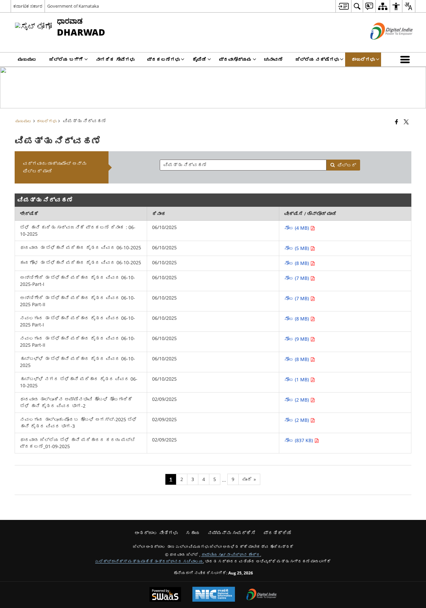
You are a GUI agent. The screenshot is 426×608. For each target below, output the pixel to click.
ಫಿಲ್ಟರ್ (346, 165)
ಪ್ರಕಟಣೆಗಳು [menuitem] (163, 59)
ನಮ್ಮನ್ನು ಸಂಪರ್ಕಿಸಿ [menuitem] (232, 533)
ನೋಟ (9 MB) (297, 339)
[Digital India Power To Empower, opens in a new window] (261, 595)
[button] (406, 59)
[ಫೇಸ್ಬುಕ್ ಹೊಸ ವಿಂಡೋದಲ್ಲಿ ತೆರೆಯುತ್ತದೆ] (396, 121)
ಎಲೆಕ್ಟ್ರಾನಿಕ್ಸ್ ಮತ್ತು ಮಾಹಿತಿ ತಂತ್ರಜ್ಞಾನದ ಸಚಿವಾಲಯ (149, 561)
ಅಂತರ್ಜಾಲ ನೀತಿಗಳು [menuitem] (156, 533)
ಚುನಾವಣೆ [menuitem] (273, 59)
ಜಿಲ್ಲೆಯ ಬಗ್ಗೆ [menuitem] (66, 59)
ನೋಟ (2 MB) (297, 400)
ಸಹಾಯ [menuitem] (193, 533)
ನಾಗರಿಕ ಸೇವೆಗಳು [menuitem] (115, 59)
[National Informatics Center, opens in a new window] (213, 595)
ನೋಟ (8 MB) (297, 263)
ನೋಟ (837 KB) (299, 440)
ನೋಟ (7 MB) (297, 278)
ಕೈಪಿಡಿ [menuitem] (199, 59)
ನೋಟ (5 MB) (297, 248)
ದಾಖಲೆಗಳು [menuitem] (363, 59)
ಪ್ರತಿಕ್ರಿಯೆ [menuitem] (278, 533)
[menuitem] (343, 6)
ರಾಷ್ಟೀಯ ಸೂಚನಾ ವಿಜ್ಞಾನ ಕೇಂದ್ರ (230, 554)
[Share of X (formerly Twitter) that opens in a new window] (406, 121)
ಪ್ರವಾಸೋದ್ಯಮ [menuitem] (235, 59)
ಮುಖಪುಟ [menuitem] (27, 59)
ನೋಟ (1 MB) (297, 379)
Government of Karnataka (73, 6)
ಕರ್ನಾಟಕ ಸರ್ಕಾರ (27, 6)
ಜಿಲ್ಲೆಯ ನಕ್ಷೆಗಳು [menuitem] (317, 59)
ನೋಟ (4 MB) (297, 228)
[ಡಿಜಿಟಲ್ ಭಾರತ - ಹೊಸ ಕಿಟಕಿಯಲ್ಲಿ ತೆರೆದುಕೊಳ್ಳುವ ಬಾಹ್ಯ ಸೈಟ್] (383, 45)
